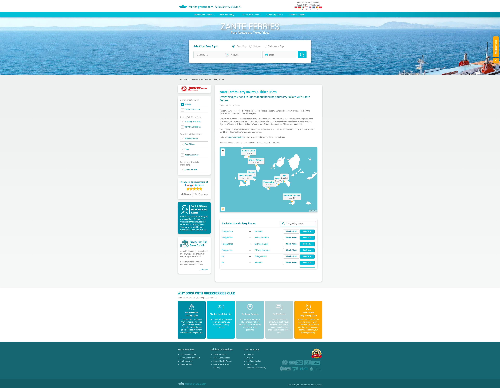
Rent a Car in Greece (221, 358)
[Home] (181, 79)
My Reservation (186, 361)
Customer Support (297, 15)
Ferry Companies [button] (274, 15)
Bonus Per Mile (186, 364)
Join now (204, 269)
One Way (241, 46)
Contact (249, 358)
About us (250, 354)
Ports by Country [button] (227, 15)
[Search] (302, 54)
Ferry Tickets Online (188, 354)
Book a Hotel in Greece (222, 361)
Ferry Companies (191, 79)
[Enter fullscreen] (223, 209)
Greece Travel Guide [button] (250, 15)
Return (257, 46)
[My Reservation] (496, 60)
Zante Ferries (206, 79)
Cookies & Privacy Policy (256, 368)
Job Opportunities (253, 361)
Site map (216, 368)
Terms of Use (251, 364)
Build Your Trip (276, 46)
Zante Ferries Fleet (235, 137)
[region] (268, 179)
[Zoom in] (223, 150)
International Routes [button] (203, 15)
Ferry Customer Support (190, 358)
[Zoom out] (223, 154)
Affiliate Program (220, 354)
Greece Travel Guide (221, 364)
